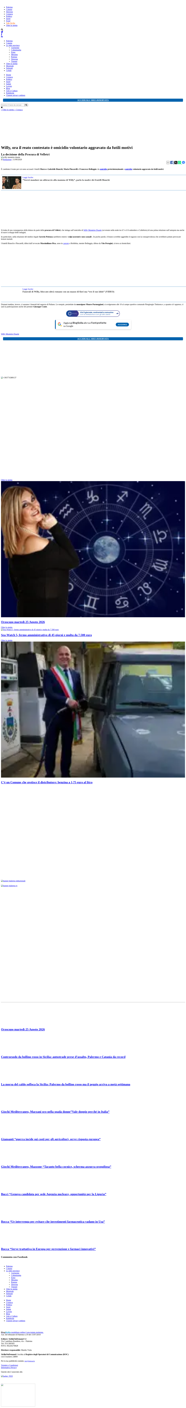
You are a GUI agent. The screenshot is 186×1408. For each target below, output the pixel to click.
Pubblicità (10, 93)
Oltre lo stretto (11, 25)
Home (8, 75)
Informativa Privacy (9, 1367)
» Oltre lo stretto (7, 110)
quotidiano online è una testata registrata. (22, 1332)
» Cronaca (18, 110)
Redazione (7, 159)
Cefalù (8, 70)
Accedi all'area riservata (93, 100)
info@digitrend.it (30, 1361)
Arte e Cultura (11, 91)
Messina (14, 54)
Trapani (14, 61)
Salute (8, 84)
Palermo (9, 7)
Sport (8, 18)
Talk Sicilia (10, 23)
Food (8, 21)
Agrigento (15, 48)
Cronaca (9, 14)
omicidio (103, 169)
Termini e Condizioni (9, 1365)
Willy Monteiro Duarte (93, 230)
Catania (9, 9)
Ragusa (14, 57)
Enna (13, 52)
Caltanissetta (16, 50)
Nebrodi (9, 68)
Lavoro (9, 86)
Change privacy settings (15, 95)
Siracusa (9, 12)
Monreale (10, 66)
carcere (66, 243)
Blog (8, 88)
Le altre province (13, 45)
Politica (9, 16)
